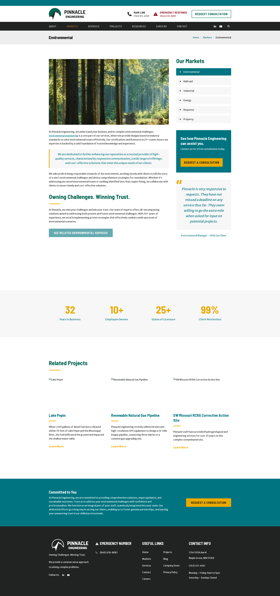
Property (188, 119)
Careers (161, 26)
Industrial (188, 90)
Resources (139, 26)
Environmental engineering (63, 135)
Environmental (191, 71)
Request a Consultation (201, 162)
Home (196, 37)
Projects (116, 26)
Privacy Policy (170, 572)
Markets (72, 26)
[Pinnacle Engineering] (67, 14)
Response (188, 109)
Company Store (171, 565)
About (53, 26)
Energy (187, 100)
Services (93, 26)
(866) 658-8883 (168, 16)
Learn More (56, 446)
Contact (182, 26)
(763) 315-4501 (141, 16)
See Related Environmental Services (81, 233)
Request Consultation (211, 14)
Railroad (188, 81)
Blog (165, 559)
